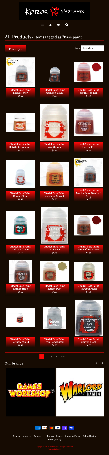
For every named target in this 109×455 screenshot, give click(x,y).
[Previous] (97, 363)
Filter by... (15, 49)
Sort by (78, 48)
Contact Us (39, 436)
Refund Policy (89, 436)
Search (16, 436)
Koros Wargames (53, 447)
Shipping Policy (72, 436)
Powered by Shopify (54, 449)
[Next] (102, 363)
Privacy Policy (54, 439)
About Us (27, 436)
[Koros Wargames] (54, 11)
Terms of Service (55, 436)
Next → (64, 356)
